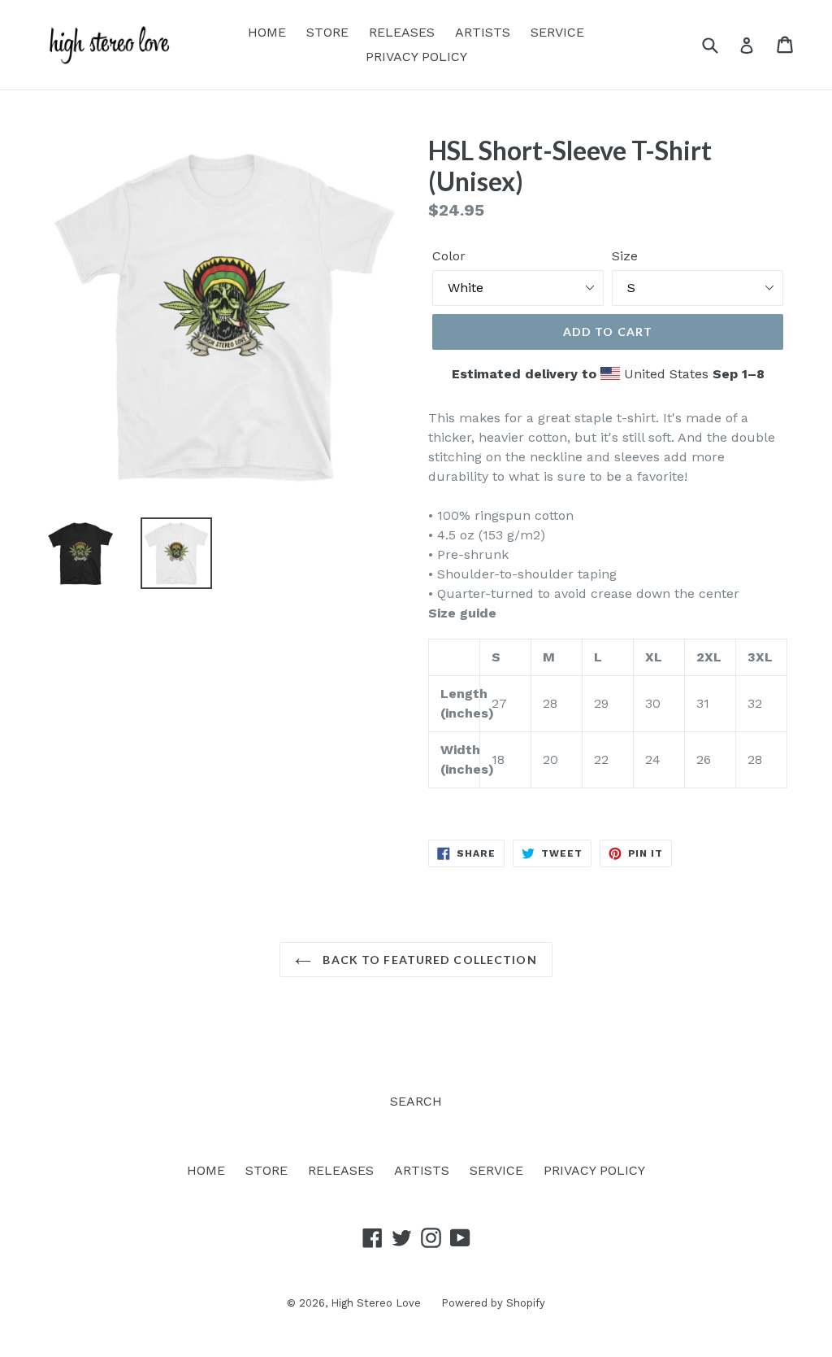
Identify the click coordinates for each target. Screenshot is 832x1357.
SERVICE (557, 32)
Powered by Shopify (493, 1303)
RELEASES (402, 32)
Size (625, 256)
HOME (267, 32)
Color (449, 256)
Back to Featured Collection (427, 959)
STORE (327, 32)
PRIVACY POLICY (416, 56)
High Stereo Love (376, 1303)
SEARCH (416, 1101)
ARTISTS (482, 32)
